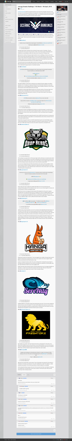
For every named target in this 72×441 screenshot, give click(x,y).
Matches (38, 1)
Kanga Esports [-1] (24, 221)
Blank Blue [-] (23, 40)
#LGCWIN (34, 179)
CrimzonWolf (30, 202)
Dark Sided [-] (23, 66)
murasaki (21, 405)
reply (51, 383)
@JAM (46, 201)
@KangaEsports (36, 73)
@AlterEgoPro (44, 353)
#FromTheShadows (28, 76)
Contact (5, 439)
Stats (56, 1)
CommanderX (22, 421)
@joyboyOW (38, 98)
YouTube (66, 439)
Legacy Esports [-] (24, 169)
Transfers (52, 1)
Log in (66, 1)
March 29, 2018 (44, 204)
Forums (34, 1)
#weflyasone (29, 179)
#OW (21, 69)
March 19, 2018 (41, 44)
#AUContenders (49, 100)
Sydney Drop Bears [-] (25, 124)
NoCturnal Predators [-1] (25, 309)
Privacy (9, 439)
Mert (21, 8)
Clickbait (21, 378)
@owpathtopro (35, 76)
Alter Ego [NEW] (24, 349)
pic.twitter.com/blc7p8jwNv (43, 76)
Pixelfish (21, 399)
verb (21, 392)
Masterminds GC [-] (24, 95)
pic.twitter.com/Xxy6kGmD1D (41, 202)
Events (43, 1)
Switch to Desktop (13, 439)
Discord (62, 439)
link (53, 383)
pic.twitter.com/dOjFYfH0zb (36, 102)
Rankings (47, 1)
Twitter (59, 439)
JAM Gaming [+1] (24, 198)
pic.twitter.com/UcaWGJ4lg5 (41, 179)
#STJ (34, 202)
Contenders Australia (21, 11)
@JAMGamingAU (33, 100)
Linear (28, 374)
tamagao (23, 386)
